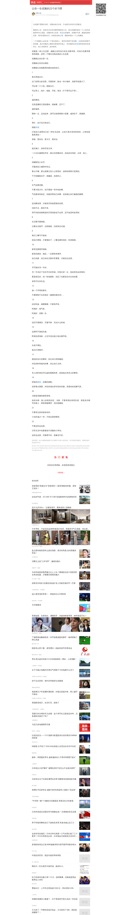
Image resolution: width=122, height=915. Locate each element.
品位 (63, 32)
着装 (39, 382)
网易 (33, 2)
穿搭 (37, 127)
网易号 (39, 2)
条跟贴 (61, 472)
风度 (78, 44)
